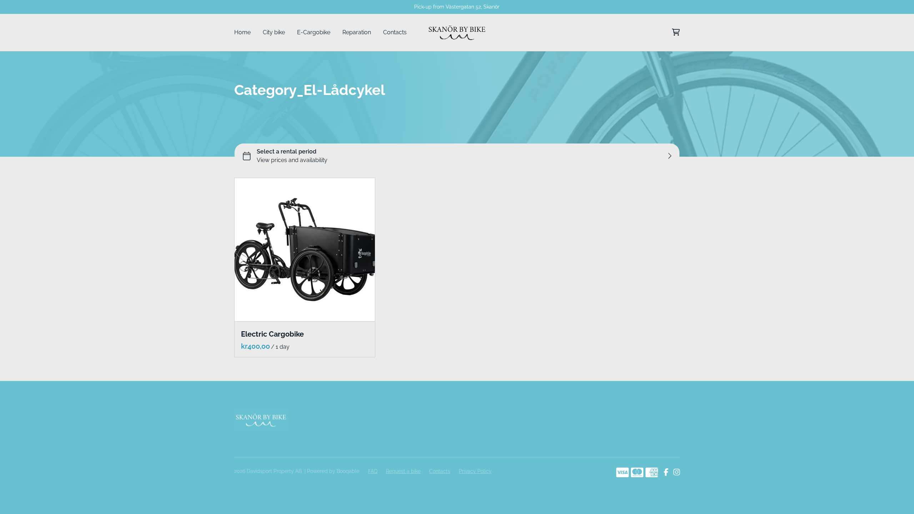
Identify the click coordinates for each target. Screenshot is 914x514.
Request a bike (403, 471)
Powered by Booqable (333, 471)
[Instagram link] (676, 472)
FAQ (372, 471)
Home (242, 32)
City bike (274, 32)
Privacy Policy (475, 471)
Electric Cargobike (272, 334)
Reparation (356, 32)
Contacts (395, 32)
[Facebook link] (666, 472)
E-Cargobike (313, 32)
